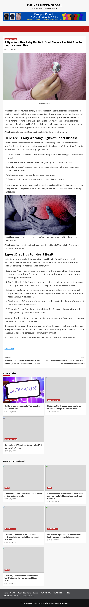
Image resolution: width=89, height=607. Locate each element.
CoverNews (52, 603)
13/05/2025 (14, 49)
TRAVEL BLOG (28, 596)
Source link (9, 348)
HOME (7, 488)
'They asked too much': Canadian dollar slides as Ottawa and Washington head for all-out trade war (65, 496)
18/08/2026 (13, 451)
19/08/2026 (13, 412)
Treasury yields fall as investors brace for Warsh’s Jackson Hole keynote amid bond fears (21, 578)
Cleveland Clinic (17, 149)
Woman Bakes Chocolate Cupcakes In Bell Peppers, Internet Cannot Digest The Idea (22, 360)
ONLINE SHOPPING (11, 596)
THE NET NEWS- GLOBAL (44, 5)
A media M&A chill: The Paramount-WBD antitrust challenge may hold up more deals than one (22, 537)
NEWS (12, 593)
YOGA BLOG (46, 593)
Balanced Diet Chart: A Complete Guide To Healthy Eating (41, 132)
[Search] (83, 29)
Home (5, 593)
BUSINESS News (10, 529)
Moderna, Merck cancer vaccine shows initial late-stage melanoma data (64, 407)
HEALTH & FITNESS (11, 39)
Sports (35, 593)
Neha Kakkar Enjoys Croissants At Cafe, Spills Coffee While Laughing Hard (65, 360)
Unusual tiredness (24, 175)
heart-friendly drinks (63, 301)
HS (7, 49)
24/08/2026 (13, 499)
